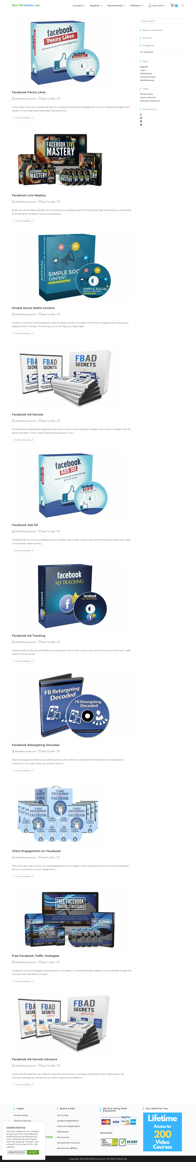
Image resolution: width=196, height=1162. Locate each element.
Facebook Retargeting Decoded (35, 745)
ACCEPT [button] (33, 1152)
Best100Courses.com (25, 98)
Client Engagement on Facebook (36, 851)
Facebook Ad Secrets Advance (34, 1059)
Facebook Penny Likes (28, 92)
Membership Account (68, 1142)
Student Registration (68, 1120)
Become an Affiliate (67, 1148)
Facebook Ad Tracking (28, 635)
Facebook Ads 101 (25, 525)
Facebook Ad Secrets (27, 414)
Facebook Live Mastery (29, 195)
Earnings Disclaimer (150, 101)
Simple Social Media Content (33, 308)
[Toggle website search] (183, 5)
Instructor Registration (68, 1126)
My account (63, 1137)
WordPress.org (147, 80)
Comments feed (148, 77)
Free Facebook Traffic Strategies (35, 956)
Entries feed (146, 73)
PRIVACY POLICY (17, 1152)
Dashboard (63, 1131)
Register (144, 67)
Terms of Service (148, 97)
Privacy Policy (146, 94)
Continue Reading (25, 117)
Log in (143, 70)
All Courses (62, 1115)
